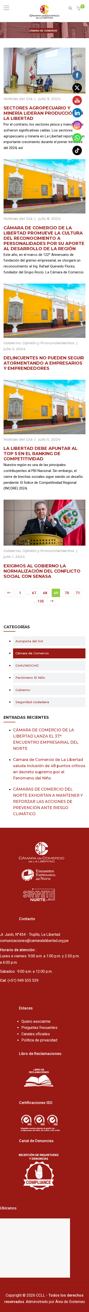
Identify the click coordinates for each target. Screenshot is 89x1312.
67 (34, 593)
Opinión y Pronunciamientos (48, 343)
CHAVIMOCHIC (27, 665)
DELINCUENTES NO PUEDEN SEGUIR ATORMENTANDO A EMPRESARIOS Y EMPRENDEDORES (44, 363)
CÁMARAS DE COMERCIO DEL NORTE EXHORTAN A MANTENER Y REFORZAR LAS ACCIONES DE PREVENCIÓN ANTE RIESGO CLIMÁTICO (48, 801)
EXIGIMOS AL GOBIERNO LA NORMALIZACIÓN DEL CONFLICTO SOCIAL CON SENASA (42, 571)
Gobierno (12, 343)
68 (45, 593)
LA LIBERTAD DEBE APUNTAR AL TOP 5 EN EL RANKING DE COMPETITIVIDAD (41, 453)
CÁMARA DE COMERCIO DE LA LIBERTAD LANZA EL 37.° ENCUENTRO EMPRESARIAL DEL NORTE (45, 739)
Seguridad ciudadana (32, 702)
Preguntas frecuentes (39, 1027)
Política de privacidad (39, 1040)
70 (67, 593)
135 (40, 601)
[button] (79, 9)
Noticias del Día (18, 98)
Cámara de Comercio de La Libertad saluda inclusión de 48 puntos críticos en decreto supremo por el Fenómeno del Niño (49, 768)
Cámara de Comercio (32, 653)
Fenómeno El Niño (30, 677)
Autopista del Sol (29, 641)
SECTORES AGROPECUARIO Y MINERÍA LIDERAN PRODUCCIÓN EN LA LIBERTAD (43, 113)
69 (56, 593)
